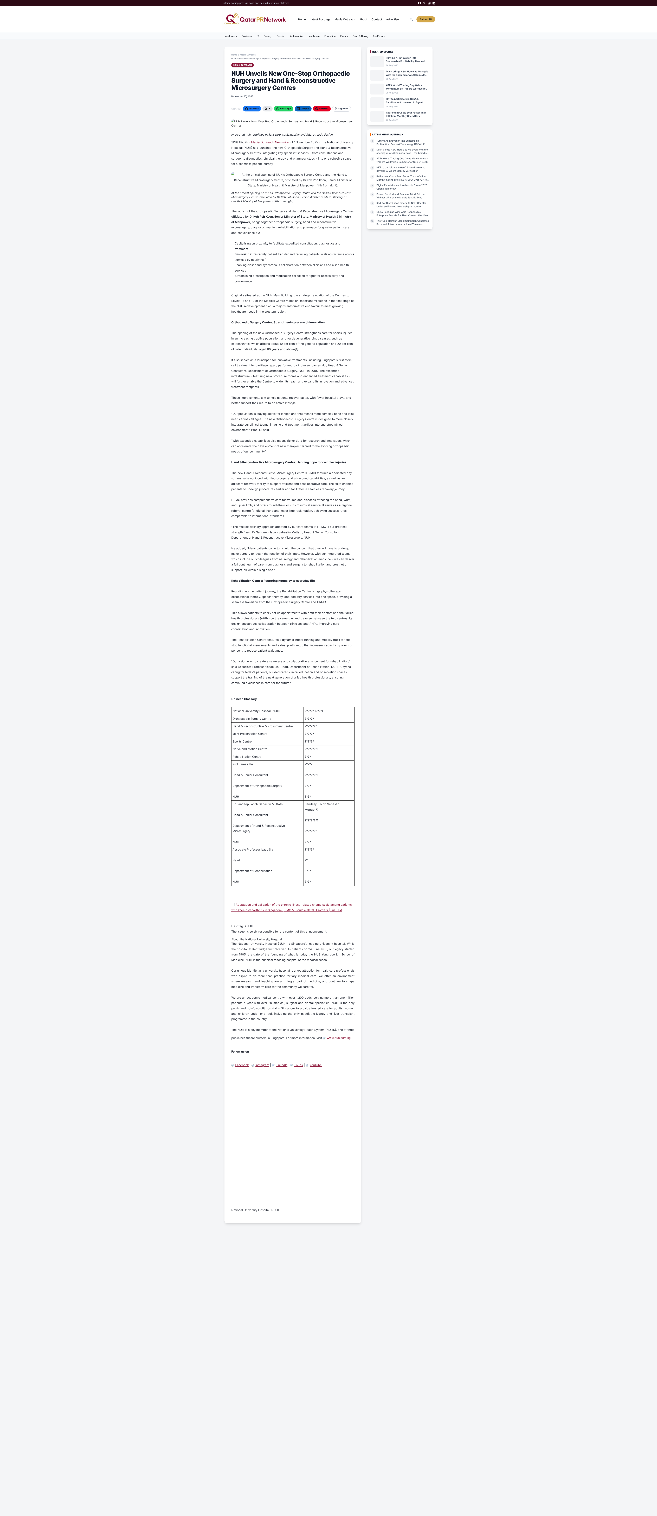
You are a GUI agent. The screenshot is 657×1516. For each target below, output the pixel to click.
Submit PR (426, 19)
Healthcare (313, 36)
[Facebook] (419, 3)
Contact (376, 19)
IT (258, 36)
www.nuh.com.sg (339, 1038)
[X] (424, 3)
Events (344, 36)
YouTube (316, 1065)
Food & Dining (360, 36)
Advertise (392, 19)
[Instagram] (429, 3)
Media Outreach (344, 19)
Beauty (268, 36)
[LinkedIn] (434, 3)
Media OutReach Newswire (270, 142)
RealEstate (379, 36)
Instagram (262, 1065)
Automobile (296, 36)
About (363, 19)
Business (247, 36)
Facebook (242, 1065)
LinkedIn (281, 1065)
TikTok (298, 1065)
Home (302, 19)
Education (330, 36)
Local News (230, 36)
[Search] (411, 19)
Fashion (280, 36)
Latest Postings (320, 19)
